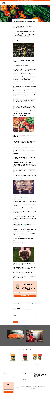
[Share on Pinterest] (32, 303)
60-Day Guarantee (24, 379)
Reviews (14, 373)
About (13, 377)
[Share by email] (35, 303)
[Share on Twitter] (29, 303)
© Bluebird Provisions (16, 387)
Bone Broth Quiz (24, 373)
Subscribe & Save (15, 378)
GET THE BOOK (8, 391)
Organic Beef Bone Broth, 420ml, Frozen (25, 364)
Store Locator (4, 376)
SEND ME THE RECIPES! (25, 295)
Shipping (23, 378)
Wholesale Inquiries (5, 377)
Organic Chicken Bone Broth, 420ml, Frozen (13, 364)
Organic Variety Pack (37, 363)
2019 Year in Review (29, 342)
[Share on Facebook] (27, 303)
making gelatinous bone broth (23, 197)
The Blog (14, 376)
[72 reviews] (37, 364)
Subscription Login (5, 373)
